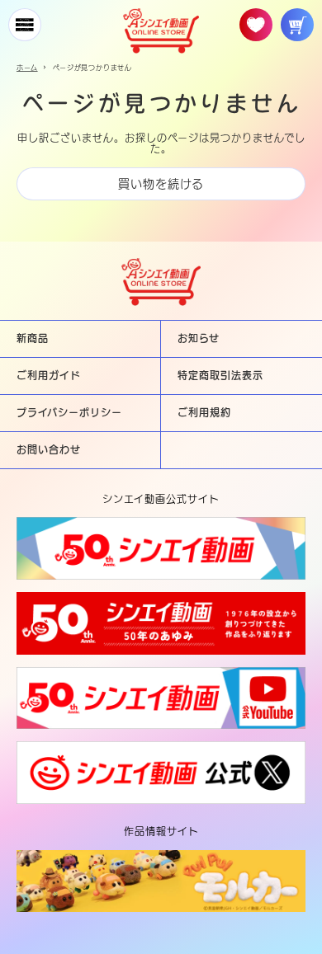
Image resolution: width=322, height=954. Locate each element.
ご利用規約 (204, 412)
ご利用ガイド (49, 375)
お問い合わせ (49, 449)
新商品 (33, 338)
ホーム (27, 67)
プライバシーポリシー (69, 412)
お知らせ (199, 338)
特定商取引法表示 (220, 375)
